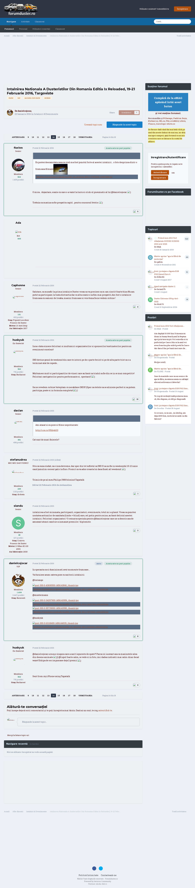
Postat (43, 148)
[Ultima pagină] (96, 137)
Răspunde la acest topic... (34, 721)
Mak (159, 246)
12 (43, 137)
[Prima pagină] (8, 137)
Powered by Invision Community (97, 881)
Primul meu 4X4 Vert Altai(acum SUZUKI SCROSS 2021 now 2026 (166, 241)
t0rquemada (162, 357)
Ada (18, 222)
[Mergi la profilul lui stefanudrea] (18, 476)
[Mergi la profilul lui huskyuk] (18, 357)
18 (74, 137)
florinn (18, 147)
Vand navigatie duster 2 (164, 286)
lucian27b (161, 289)
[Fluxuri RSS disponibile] (189, 812)
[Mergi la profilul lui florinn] (18, 165)
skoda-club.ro (101, 884)
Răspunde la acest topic (124, 124)
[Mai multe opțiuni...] (137, 148)
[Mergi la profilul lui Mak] (150, 239)
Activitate (25, 21)
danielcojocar (24, 111)
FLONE (160, 371)
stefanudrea (18, 459)
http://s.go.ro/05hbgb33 (46, 430)
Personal (23, 29)
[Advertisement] (73, 62)
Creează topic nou (93, 124)
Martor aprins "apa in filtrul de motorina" (167, 354)
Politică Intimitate (88, 875)
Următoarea (85, 137)
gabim (160, 262)
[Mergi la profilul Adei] (18, 231)
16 (64, 137)
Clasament (60, 29)
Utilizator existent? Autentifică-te (154, 9)
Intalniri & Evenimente (46, 114)
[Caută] (188, 21)
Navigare (11, 21)
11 (38, 137)
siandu (18, 505)
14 (53, 137)
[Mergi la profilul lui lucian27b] (150, 287)
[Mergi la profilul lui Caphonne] (18, 302)
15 (59, 137)
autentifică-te (105, 710)
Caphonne (18, 285)
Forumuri (9, 29)
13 (48, 137)
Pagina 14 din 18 (109, 137)
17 (69, 137)
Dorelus (160, 408)
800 (19, 238)
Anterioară (18, 137)
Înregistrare (182, 9)
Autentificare (160, 172)
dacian (18, 410)
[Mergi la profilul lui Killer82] (150, 272)
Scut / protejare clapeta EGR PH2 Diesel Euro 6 (171, 388)
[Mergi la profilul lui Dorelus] (150, 406)
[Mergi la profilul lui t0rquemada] (150, 356)
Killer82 (160, 277)
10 (33, 137)
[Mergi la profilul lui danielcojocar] (10, 112)
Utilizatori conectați (41, 29)
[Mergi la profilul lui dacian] (18, 427)
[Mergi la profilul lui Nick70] (150, 299)
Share (112, 112)
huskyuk (18, 339)
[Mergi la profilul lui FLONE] (150, 370)
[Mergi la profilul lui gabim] (150, 257)
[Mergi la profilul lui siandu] (18, 523)
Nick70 (160, 304)
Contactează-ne (108, 875)
